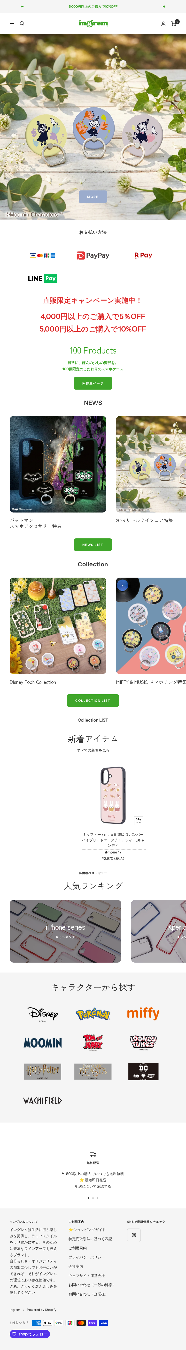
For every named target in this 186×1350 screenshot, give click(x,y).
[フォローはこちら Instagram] (133, 1235)
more (93, 197)
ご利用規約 (78, 1248)
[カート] (173, 23)
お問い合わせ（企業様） (88, 1294)
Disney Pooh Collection (33, 681)
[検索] (22, 23)
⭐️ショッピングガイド (87, 1229)
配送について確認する (93, 1186)
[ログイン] (163, 24)
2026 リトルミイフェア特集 (144, 520)
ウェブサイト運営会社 (87, 1275)
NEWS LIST (92, 545)
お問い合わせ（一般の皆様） (92, 1284)
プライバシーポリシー (87, 1257)
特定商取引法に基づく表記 (90, 1239)
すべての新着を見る (93, 750)
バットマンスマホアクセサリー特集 (35, 523)
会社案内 (76, 1266)
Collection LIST (92, 700)
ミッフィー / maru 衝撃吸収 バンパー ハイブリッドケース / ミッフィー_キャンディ (113, 840)
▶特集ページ (93, 383)
